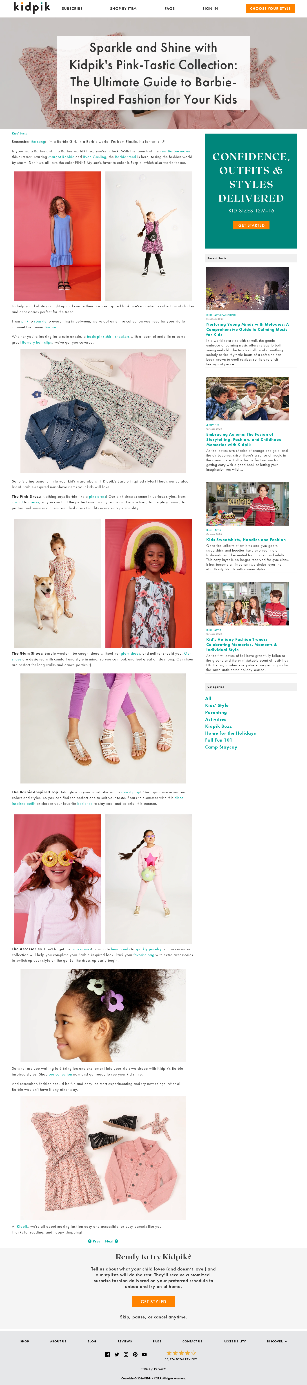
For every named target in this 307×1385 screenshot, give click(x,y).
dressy (34, 502)
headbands (120, 948)
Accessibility (235, 1341)
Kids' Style (19, 133)
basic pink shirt (100, 336)
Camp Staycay (221, 747)
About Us (58, 1341)
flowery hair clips (37, 342)
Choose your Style (270, 8)
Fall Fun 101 (219, 740)
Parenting (216, 712)
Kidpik (22, 1226)
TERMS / (147, 1369)
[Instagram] (126, 1354)
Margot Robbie (61, 156)
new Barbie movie (175, 151)
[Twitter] (116, 1354)
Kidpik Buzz (218, 726)
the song (38, 141)
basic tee (85, 803)
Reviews (125, 1341)
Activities (215, 719)
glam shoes (130, 653)
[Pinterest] (135, 1354)
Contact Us (192, 1341)
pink (25, 321)
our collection (60, 1074)
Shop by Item (123, 8)
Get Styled (153, 1302)
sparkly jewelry (149, 948)
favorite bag (143, 954)
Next (110, 1241)
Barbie (50, 327)
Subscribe (72, 8)
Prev (96, 1241)
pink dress (97, 496)
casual (17, 502)
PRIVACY (160, 1369)
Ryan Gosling (94, 156)
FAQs (170, 8)
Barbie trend (125, 156)
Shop (24, 1341)
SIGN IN (210, 8)
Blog (92, 1341)
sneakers (122, 336)
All (208, 698)
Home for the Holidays (230, 733)
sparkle (40, 321)
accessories (81, 948)
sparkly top (130, 792)
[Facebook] (107, 1354)
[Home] (32, 12)
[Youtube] (144, 1354)
